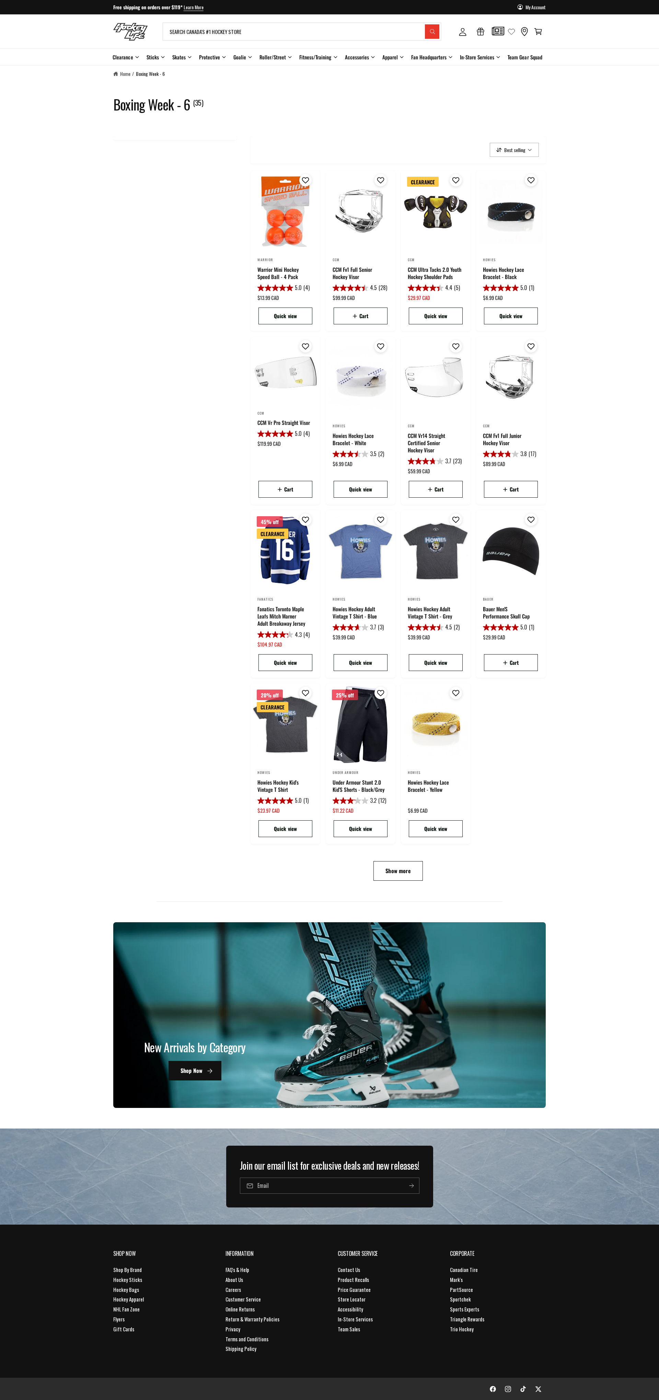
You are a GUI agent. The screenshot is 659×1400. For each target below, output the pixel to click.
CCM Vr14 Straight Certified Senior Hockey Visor (426, 443)
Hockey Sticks (127, 1279)
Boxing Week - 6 (150, 73)
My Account (535, 7)
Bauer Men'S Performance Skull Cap (506, 612)
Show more (398, 871)
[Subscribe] (411, 1186)
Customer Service (243, 1299)
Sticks (153, 57)
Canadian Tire (464, 1269)
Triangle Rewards (467, 1319)
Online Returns (240, 1309)
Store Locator (352, 1299)
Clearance (123, 57)
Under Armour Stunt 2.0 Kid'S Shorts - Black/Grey (358, 786)
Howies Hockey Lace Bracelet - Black (503, 273)
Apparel (390, 57)
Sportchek (460, 1299)
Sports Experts (464, 1309)
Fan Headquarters (429, 57)
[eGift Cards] (480, 32)
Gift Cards (123, 1329)
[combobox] (302, 32)
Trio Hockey (462, 1329)
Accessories (357, 57)
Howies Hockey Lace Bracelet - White (353, 439)
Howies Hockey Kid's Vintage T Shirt (278, 786)
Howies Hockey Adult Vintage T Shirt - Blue (355, 612)
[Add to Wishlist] (305, 180)
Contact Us (349, 1269)
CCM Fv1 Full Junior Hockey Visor (502, 439)
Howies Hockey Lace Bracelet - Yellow (428, 786)
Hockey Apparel (128, 1299)
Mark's (456, 1279)
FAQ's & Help (237, 1269)
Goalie (239, 57)
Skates (179, 57)
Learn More (194, 7)
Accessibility (350, 1309)
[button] (538, 32)
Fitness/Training (315, 57)
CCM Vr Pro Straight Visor (283, 422)
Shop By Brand (127, 1269)
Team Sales (349, 1329)
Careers (233, 1289)
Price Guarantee (354, 1289)
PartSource (461, 1289)
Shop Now (192, 1070)
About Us (234, 1279)
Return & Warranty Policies (252, 1319)
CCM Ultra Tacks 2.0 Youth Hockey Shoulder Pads (434, 273)
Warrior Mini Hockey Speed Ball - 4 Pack (278, 273)
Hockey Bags (126, 1289)
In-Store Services (477, 57)
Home (125, 73)
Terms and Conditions (247, 1339)
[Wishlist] (511, 31)
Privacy (233, 1329)
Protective (209, 57)
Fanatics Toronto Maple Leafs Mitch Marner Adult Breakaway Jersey (281, 616)
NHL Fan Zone (126, 1309)
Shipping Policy (241, 1348)
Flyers (119, 1319)
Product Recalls (353, 1279)
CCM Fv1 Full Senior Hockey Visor (352, 273)
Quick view (285, 316)
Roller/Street (272, 57)
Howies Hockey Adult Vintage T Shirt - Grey (430, 612)
